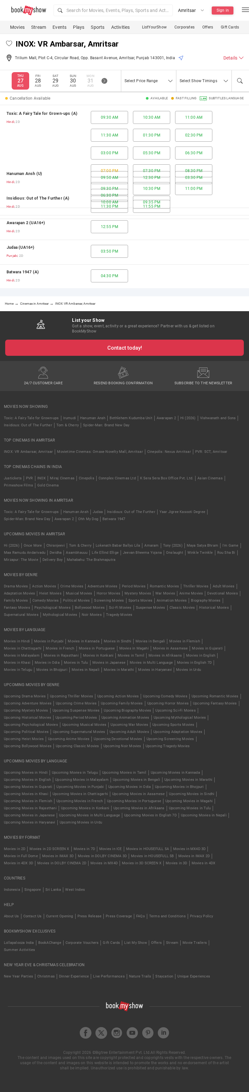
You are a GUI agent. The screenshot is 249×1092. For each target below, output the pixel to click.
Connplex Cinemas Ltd (117, 478)
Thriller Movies (195, 586)
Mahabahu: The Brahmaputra (91, 560)
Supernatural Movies (21, 615)
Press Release (89, 916)
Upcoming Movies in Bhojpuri (179, 787)
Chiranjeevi (55, 545)
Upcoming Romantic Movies (215, 696)
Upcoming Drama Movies (25, 696)
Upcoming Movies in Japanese (29, 815)
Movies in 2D (14, 849)
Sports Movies (140, 600)
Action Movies (44, 586)
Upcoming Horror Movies (168, 703)
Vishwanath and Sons (218, 418)
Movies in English (200, 655)
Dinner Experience (74, 976)
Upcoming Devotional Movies (118, 739)
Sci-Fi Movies (120, 608)
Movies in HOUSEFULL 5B (152, 856)
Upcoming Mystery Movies (26, 710)
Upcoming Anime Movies (68, 739)
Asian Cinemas (210, 478)
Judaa (98, 512)
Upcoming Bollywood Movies (28, 746)
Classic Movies (182, 608)
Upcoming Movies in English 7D (150, 815)
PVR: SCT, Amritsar (211, 452)
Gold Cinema (48, 485)
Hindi (10, 122)
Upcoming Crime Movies (76, 703)
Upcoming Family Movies (122, 703)
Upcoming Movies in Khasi (26, 794)
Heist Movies (50, 593)
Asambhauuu (77, 553)
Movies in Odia (47, 663)
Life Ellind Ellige (105, 553)
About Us (11, 916)
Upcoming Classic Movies (77, 746)
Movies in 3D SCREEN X (141, 863)
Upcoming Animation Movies (125, 717)
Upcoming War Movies (129, 725)
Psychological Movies (52, 608)
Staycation (164, 976)
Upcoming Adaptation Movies (177, 732)
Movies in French (60, 648)
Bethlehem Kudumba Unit (131, 418)
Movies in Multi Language (151, 663)
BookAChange (49, 943)
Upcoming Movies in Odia (129, 787)
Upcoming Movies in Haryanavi (29, 822)
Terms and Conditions (167, 916)
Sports (97, 27)
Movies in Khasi (17, 663)
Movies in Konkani (98, 655)
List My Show (135, 943)
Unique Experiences (193, 976)
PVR (29, 478)
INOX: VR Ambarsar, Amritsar (28, 452)
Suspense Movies (150, 608)
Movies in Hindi (17, 641)
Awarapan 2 (166, 418)
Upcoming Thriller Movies (71, 696)
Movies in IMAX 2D (194, 856)
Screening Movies (109, 600)
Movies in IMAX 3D (58, 856)
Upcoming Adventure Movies (28, 703)
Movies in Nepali (86, 670)
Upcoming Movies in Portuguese (134, 801)
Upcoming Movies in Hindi (26, 772)
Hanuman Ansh (92, 418)
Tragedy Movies (119, 615)
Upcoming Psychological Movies (31, 725)
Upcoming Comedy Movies (165, 696)
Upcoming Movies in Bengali (136, 780)
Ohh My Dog (88, 519)
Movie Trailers (195, 943)
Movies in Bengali (150, 641)
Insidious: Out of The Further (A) (37, 198)
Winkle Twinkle (200, 553)
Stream (38, 27)
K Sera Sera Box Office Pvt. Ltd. (166, 478)
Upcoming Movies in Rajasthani (30, 808)
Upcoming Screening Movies (170, 739)
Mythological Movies (60, 615)
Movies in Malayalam (22, 655)
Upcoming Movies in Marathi (188, 780)
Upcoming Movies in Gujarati (28, 787)
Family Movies (16, 600)
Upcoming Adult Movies (129, 732)
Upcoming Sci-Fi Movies (175, 710)
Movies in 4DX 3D (18, 863)
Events (59, 27)
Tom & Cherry (67, 425)
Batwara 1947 (113, 519)
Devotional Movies (222, 593)
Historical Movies (214, 608)
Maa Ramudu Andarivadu (24, 553)
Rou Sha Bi (226, 553)
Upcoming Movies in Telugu (75, 772)
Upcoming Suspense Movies (76, 710)
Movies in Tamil (131, 655)
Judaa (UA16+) (20, 247)
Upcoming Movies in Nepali (204, 815)
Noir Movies (92, 615)
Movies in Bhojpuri (51, 670)
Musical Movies (79, 593)
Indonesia (12, 890)
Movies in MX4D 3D (189, 849)
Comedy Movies (45, 600)
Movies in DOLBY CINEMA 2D (61, 863)
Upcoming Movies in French (79, 801)
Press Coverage (119, 916)
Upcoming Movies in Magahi (189, 801)
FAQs (140, 916)
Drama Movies (16, 586)
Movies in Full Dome (21, 856)
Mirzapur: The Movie (21, 560)
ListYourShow (154, 27)
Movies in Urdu (188, 670)
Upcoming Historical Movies (27, 717)
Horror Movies (109, 593)
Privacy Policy (201, 916)
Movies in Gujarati (207, 648)
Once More (33, 545)
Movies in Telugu (18, 670)
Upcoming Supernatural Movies (79, 732)
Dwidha (56, 553)
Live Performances (108, 976)
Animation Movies (172, 600)
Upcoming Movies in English (27, 780)
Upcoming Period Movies (76, 717)
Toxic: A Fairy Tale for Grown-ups (31, 418)
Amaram (151, 545)
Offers (207, 27)
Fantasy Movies (17, 608)
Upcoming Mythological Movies (180, 717)
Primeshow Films (18, 485)
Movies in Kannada (83, 641)
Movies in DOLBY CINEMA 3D (102, 856)
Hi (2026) (188, 418)
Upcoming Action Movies (118, 696)
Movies (17, 27)
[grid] (124, 196)
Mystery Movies (137, 593)
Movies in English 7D (194, 663)
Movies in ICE (110, 849)
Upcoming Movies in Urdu (81, 822)
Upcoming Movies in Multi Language (89, 815)
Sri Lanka (53, 890)
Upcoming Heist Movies (24, 739)
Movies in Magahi (134, 648)
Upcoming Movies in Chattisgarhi (80, 794)
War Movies (165, 593)
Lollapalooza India (19, 943)
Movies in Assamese (170, 648)
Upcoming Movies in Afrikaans (139, 808)
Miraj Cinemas (62, 478)
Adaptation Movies (19, 593)
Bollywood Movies (90, 608)
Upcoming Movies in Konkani (85, 808)
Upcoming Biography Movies (127, 710)
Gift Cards (230, 27)
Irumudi (69, 418)
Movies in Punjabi (49, 641)
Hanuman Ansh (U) (24, 173)
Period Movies (134, 586)
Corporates (184, 27)
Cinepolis (86, 478)
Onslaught (174, 553)
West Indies (75, 890)
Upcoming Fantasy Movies (215, 703)
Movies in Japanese (109, 663)
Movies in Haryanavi (155, 670)
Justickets (13, 478)
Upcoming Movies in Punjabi (80, 787)
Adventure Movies (102, 586)
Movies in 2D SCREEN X (49, 849)
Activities (120, 27)
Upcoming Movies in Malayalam (82, 780)
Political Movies (76, 600)
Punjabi (12, 255)
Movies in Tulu (76, 663)
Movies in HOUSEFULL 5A (147, 849)
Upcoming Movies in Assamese (138, 794)
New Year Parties (18, 976)
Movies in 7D (84, 849)
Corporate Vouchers (82, 943)
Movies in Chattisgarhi (23, 648)
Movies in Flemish (184, 641)
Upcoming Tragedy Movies (168, 746)
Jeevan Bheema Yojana (142, 553)
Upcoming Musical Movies (84, 725)
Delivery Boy (52, 560)
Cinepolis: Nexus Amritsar (169, 452)
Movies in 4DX (204, 863)
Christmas (46, 976)
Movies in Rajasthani (61, 655)
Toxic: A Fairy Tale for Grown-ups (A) (41, 113)
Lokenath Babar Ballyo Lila (118, 545)
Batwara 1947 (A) (22, 272)
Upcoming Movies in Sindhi (191, 794)
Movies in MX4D (104, 863)
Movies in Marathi (119, 670)
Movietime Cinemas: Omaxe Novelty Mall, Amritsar (100, 452)
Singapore (32, 890)
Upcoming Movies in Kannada (175, 772)
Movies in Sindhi (117, 641)
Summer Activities (19, 950)
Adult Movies (223, 586)
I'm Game (230, 545)
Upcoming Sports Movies (173, 725)
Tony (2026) (173, 545)
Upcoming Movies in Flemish (28, 801)
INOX (41, 478)
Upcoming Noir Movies (122, 746)
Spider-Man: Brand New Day (106, 425)
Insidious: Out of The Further (28, 425)
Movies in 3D (176, 863)
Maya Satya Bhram (202, 545)
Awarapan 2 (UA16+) (25, 223)
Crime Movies (71, 586)
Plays (78, 27)
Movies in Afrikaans (165, 655)
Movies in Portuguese (97, 648)
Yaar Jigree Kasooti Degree (182, 512)
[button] (113, 10)
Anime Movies (191, 593)
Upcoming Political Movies (26, 732)
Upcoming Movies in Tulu (190, 808)
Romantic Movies (164, 586)
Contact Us (32, 916)
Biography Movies (205, 600)
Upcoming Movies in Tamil (124, 772)
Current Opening (59, 916)
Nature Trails (140, 976)
